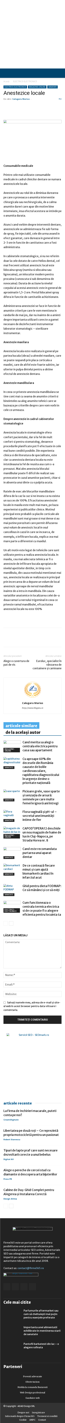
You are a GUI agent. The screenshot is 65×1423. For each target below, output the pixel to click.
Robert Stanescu (11, 1139)
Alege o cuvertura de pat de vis (16, 662)
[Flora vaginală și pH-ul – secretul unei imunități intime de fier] (12, 816)
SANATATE (52, 87)
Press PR (7, 1179)
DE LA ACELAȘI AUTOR (23, 732)
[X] (38, 639)
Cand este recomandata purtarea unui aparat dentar (40, 853)
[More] (47, 639)
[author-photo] (32, 698)
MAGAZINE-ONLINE (37, 87)
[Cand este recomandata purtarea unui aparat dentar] (12, 853)
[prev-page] (5, 923)
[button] (59, 73)
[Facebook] (6, 639)
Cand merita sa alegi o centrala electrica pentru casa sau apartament (40, 746)
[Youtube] (32, 1286)
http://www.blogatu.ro (32, 708)
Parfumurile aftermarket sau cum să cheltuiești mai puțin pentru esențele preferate (41, 1314)
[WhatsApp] (22, 639)
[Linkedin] (14, 639)
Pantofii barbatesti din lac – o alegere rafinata (41, 1345)
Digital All (8, 1159)
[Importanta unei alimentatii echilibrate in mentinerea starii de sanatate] (12, 1332)
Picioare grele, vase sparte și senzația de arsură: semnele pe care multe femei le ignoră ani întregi (41, 797)
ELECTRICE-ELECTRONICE (25, 81)
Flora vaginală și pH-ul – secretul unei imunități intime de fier (40, 816)
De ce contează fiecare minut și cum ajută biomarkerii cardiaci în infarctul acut (39, 871)
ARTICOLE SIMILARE (21, 725)
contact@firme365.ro (31, 1268)
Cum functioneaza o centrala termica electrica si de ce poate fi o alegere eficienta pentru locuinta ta (42, 909)
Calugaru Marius (21, 99)
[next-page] (11, 923)
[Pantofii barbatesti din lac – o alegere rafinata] (12, 1348)
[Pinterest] (30, 639)
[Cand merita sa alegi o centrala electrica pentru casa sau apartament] (12, 746)
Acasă (6, 81)
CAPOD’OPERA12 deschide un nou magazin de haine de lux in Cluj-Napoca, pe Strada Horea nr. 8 (42, 834)
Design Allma (10, 1198)
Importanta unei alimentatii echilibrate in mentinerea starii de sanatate (42, 1331)
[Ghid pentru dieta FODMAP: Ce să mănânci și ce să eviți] (12, 890)
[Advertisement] (32, 34)
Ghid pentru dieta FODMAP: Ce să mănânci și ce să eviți (42, 888)
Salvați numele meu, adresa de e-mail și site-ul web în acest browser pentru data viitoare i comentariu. (31, 1006)
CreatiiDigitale (11, 1119)
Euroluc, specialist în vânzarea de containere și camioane (47, 664)
